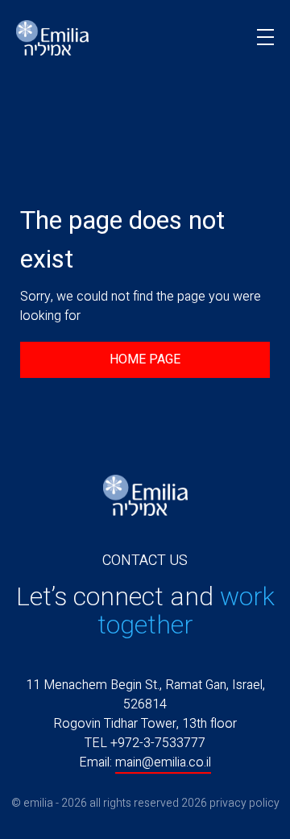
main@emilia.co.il (163, 762)
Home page (145, 359)
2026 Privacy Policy (230, 803)
